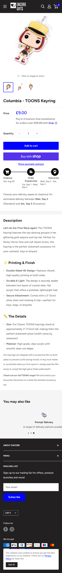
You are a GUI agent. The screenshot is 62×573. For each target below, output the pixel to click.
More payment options (31, 164)
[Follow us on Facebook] (5, 529)
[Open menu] (5, 6)
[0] (56, 6)
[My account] (49, 6)
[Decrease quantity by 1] (19, 133)
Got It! (11, 564)
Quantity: (8, 133)
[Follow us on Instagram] (12, 529)
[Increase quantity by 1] (37, 133)
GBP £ (8, 513)
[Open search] (43, 6)
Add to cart (31, 145)
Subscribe (14, 497)
